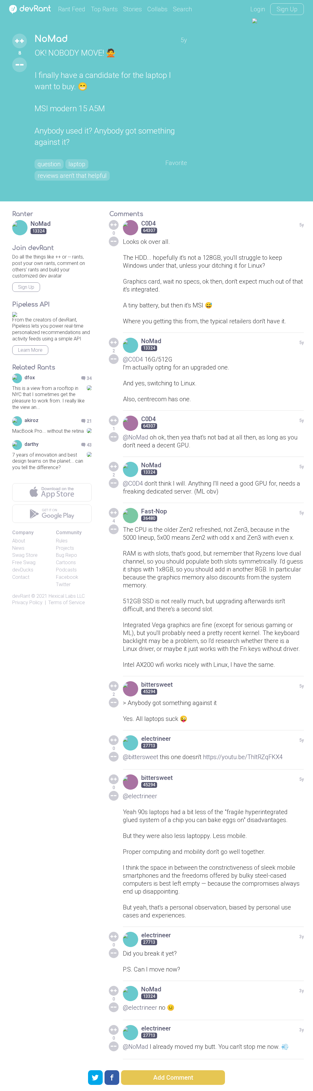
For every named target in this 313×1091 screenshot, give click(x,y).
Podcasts (66, 570)
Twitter (63, 584)
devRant (21, 596)
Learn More (30, 350)
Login (257, 9)
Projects (65, 548)
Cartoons (66, 562)
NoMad (51, 39)
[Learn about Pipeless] (14, 313)
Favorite (176, 163)
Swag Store (25, 555)
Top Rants (104, 9)
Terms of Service (66, 602)
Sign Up (287, 9)
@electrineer (140, 796)
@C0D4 (133, 359)
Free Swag (23, 562)
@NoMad (135, 437)
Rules (62, 541)
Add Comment (173, 1077)
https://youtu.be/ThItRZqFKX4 (243, 757)
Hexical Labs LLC (67, 596)
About (18, 541)
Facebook (67, 577)
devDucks (22, 570)
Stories (132, 9)
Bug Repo (66, 555)
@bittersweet (140, 757)
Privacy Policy (27, 602)
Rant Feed (71, 9)
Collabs (157, 9)
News (18, 548)
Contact (20, 577)
